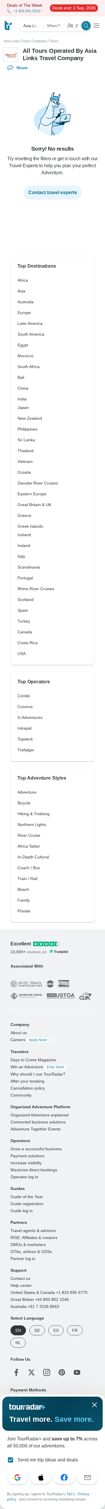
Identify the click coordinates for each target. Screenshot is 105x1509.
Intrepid (25, 728)
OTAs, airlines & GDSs (31, 1251)
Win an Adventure (37, 1066)
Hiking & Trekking (34, 813)
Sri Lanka (26, 440)
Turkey (24, 621)
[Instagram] (46, 1372)
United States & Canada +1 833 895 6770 (49, 1292)
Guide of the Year (26, 1196)
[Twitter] (31, 1372)
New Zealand (30, 418)
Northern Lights (32, 824)
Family (24, 900)
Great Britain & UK (34, 504)
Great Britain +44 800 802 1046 (39, 1299)
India (22, 399)
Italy (21, 556)
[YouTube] (77, 1372)
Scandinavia (29, 567)
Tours (54, 41)
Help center (21, 1285)
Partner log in (22, 1258)
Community (21, 1094)
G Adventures (30, 717)
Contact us (20, 1278)
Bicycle (24, 803)
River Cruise (29, 835)
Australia (26, 301)
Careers (28, 1039)
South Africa (29, 366)
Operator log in (24, 1176)
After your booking (27, 1080)
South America (31, 334)
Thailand (26, 450)
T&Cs (71, 1494)
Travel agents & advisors (33, 1230)
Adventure (27, 792)
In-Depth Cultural (33, 857)
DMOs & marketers (28, 1244)
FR (75, 1330)
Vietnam (25, 461)
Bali (21, 377)
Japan (23, 407)
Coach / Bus (29, 867)
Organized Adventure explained (39, 1114)
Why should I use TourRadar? (37, 1073)
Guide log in (21, 1210)
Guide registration (26, 1203)
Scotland (26, 599)
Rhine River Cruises (36, 588)
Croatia (24, 472)
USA (22, 653)
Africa (23, 280)
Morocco (26, 355)
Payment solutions (27, 1155)
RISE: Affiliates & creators (33, 1237)
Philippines (27, 429)
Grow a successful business (36, 1148)
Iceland (24, 534)
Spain (23, 610)
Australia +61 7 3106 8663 (34, 1306)
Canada (25, 632)
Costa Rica (28, 642)
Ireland (24, 545)
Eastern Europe (32, 494)
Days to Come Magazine (33, 1059)
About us (18, 1032)
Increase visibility (26, 1162)
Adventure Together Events (35, 1128)
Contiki (24, 695)
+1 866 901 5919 (27, 11)
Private (24, 911)
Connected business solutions (38, 1121)
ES (56, 1330)
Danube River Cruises (38, 483)
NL (18, 1342)
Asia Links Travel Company (25, 41)
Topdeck (25, 739)
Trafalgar (26, 749)
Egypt (23, 345)
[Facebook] (16, 1372)
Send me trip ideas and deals (48, 1459)
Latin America (30, 323)
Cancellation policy (27, 1087)
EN (18, 1330)
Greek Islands (30, 526)
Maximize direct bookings (33, 1169)
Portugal (25, 578)
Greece (24, 515)
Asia (21, 291)
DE (37, 1330)
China (23, 388)
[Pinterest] (62, 1372)
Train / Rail (27, 878)
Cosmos (25, 706)
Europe (24, 312)
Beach (23, 889)
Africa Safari (29, 846)
